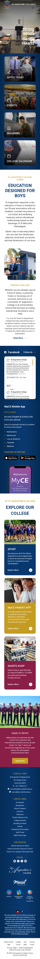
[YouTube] (25, 861)
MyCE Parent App (20, 835)
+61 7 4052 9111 (21, 786)
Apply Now (20, 761)
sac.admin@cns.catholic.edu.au (21, 789)
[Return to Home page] (7, 4)
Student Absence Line (20, 817)
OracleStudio (22, 955)
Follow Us (28, 352)
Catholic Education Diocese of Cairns (20, 849)
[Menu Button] (35, 4)
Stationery (20, 814)
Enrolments (20, 802)
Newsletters (20, 805)
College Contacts (20, 820)
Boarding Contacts (20, 823)
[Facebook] (14, 861)
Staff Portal (20, 832)
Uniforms (20, 811)
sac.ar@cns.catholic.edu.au (21, 792)
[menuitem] (20, 802)
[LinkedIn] (22, 861)
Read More (18, 338)
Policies (20, 826)
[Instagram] (18, 861)
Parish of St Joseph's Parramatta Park (20, 852)
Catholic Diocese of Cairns (20, 846)
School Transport (20, 808)
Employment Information (20, 829)
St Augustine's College (19, 360)
